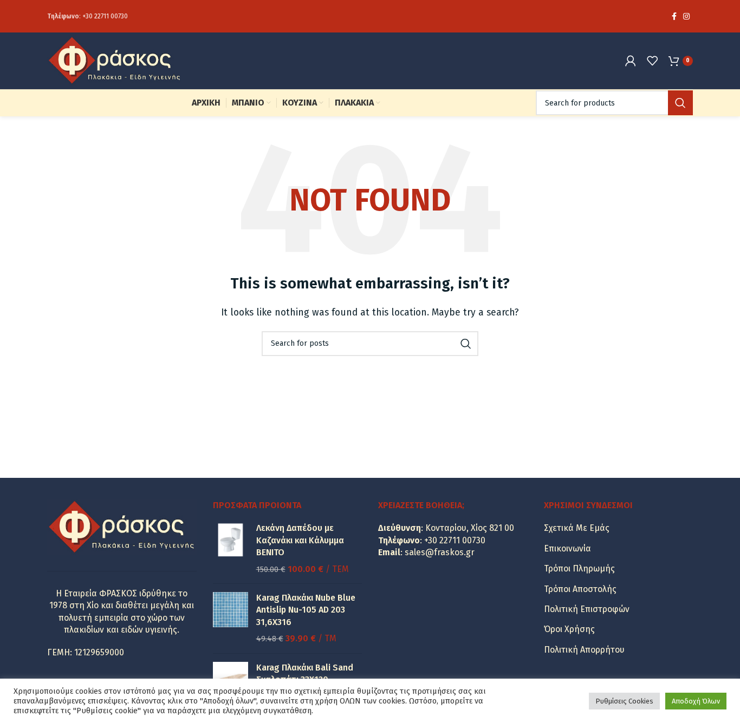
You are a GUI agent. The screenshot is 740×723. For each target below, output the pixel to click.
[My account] (630, 60)
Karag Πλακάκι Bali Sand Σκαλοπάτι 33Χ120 (304, 673)
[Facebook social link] (674, 16)
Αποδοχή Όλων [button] (696, 701)
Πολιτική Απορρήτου (584, 650)
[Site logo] (115, 60)
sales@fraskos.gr (440, 552)
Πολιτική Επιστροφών (586, 609)
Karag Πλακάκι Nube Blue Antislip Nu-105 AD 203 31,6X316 (305, 610)
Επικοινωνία (567, 548)
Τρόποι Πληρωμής (579, 568)
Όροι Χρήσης (569, 629)
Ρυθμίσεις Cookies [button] (624, 701)
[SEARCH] (680, 102)
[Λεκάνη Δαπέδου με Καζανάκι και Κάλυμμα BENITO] (230, 548)
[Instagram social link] (686, 16)
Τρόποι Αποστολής (580, 589)
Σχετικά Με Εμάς (576, 528)
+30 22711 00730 (105, 16)
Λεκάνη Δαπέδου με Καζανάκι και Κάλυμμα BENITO (300, 540)
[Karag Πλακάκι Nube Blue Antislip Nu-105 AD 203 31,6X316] (230, 618)
